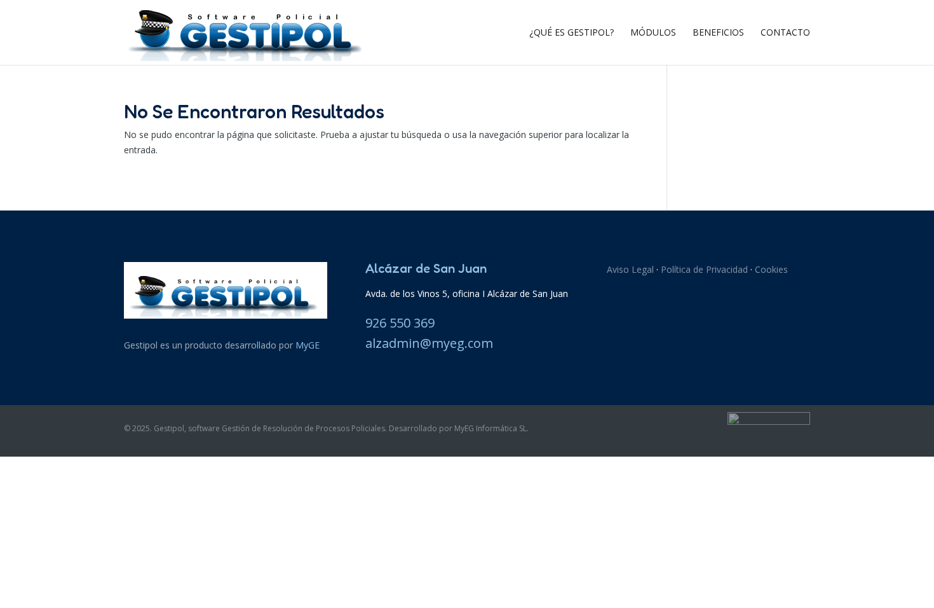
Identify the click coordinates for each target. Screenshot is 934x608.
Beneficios (718, 33)
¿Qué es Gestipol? (571, 33)
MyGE (307, 345)
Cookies (771, 269)
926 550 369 (400, 322)
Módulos (653, 33)
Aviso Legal (630, 269)
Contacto (785, 33)
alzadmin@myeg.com (429, 343)
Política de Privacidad (704, 269)
